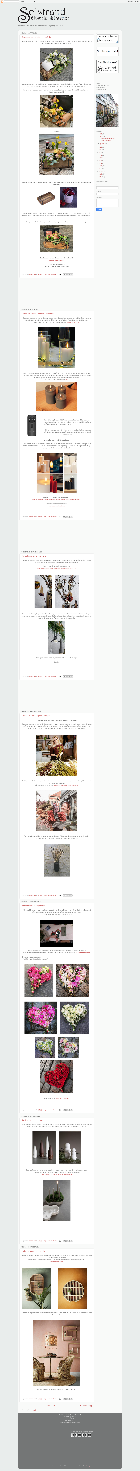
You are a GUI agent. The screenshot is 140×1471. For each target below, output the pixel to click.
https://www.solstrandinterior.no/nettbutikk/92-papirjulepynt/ (56, 568)
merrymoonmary (73, 1466)
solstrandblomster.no (56, 260)
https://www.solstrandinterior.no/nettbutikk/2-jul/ (56, 1174)
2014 (100, 163)
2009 (100, 176)
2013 (100, 166)
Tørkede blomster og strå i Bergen (36, 716)
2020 (100, 147)
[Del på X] (68, 274)
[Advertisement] (56, 293)
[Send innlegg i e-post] (60, 274)
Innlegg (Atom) (35, 1410)
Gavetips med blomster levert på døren (37, 37)
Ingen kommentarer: (50, 274)
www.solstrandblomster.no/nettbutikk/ (66, 785)
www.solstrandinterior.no (57, 506)
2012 (100, 168)
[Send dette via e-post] (64, 274)
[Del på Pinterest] (72, 274)
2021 (100, 134)
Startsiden (50, 1405)
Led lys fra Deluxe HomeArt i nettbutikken (39, 314)
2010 (100, 174)
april (102, 136)
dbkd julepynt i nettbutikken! (33, 1120)
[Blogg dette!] (66, 274)
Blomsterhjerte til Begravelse (33, 906)
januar (102, 143)
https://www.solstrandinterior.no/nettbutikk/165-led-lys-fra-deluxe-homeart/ (56, 499)
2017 (100, 155)
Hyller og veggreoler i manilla (33, 1251)
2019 (100, 150)
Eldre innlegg (86, 1405)
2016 (100, 158)
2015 (100, 160)
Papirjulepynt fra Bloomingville (34, 556)
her (67, 380)
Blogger (88, 1466)
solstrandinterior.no (73, 322)
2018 (100, 152)
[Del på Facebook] (70, 274)
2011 (100, 171)
